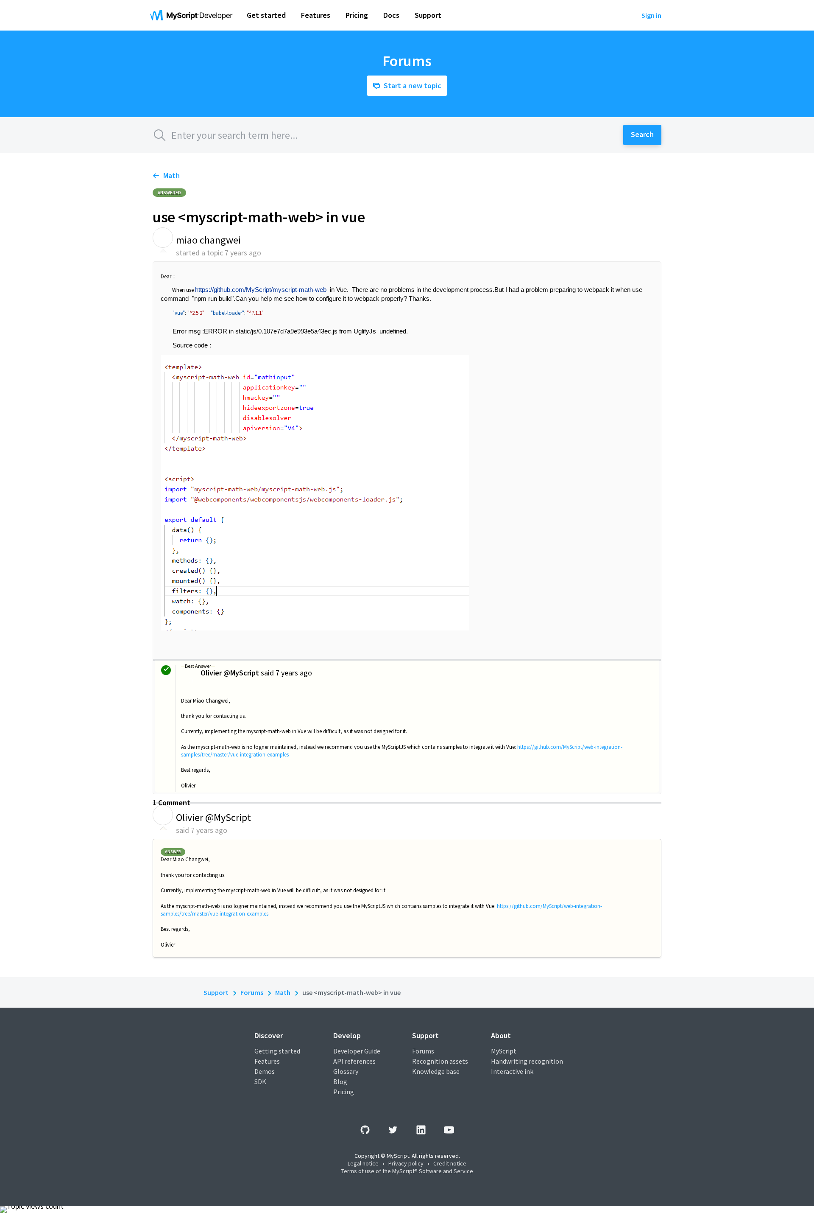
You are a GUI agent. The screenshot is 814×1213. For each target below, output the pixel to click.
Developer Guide (356, 1051)
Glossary (345, 1071)
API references (354, 1061)
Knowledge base (436, 1071)
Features (267, 1061)
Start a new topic (412, 85)
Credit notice (449, 1163)
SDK (260, 1081)
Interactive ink (512, 1071)
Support (216, 992)
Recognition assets (440, 1061)
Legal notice (363, 1163)
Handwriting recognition (527, 1061)
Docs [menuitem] (391, 15)
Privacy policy (406, 1163)
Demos (264, 1071)
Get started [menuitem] (266, 15)
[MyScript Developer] (193, 15)
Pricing (343, 1091)
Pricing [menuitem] (357, 15)
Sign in (651, 15)
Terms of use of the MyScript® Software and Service (407, 1171)
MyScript (503, 1051)
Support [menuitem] (428, 15)
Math (171, 175)
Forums (251, 992)
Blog (340, 1081)
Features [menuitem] (315, 15)
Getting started (277, 1051)
